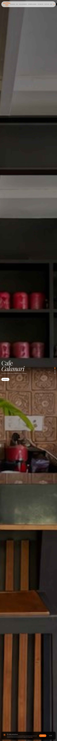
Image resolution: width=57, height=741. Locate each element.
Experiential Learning (32, 4)
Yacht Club (46, 4)
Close (50, 735)
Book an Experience (23, 4)
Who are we (12, 4)
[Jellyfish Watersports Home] (6, 4)
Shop (51, 4)
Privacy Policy (30, 737)
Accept (43, 735)
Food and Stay (40, 4)
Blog (17, 4)
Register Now (6, 380)
